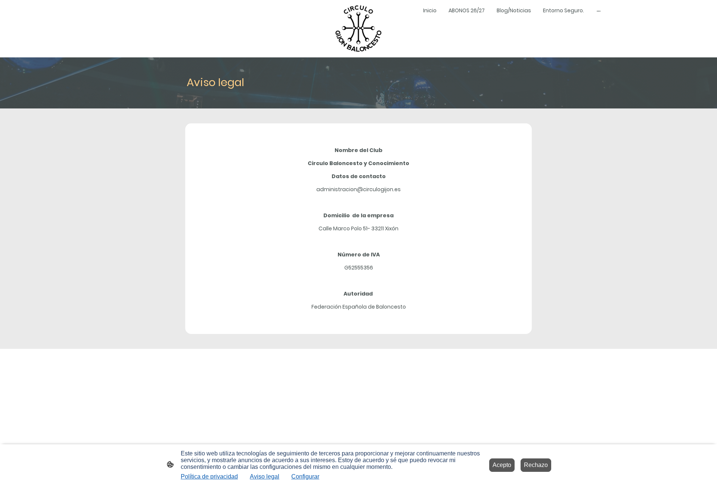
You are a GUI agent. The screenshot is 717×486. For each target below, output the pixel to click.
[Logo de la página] (358, 28)
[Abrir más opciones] (599, 10)
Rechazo (536, 465)
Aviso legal (264, 476)
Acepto (502, 465)
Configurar (305, 476)
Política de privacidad (209, 476)
